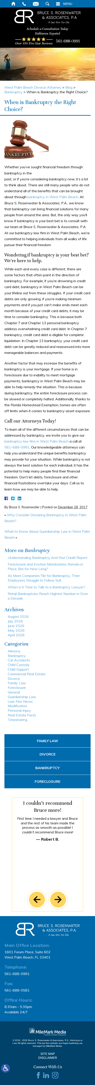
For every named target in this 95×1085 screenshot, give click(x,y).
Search (47, 3)
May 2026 (16, 630)
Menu (67, 3)
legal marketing (71, 1043)
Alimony (14, 651)
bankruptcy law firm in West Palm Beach (36, 441)
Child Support (18, 669)
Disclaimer (47, 1057)
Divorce (14, 678)
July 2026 (15, 621)
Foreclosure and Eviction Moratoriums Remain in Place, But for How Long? (45, 566)
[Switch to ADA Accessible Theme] (5, 1068)
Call (24, 3)
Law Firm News (20, 701)
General (14, 692)
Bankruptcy (13, 92)
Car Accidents (19, 660)
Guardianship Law (22, 697)
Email (36, 3)
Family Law (17, 683)
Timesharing (17, 719)
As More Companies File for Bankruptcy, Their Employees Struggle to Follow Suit (44, 577)
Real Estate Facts (22, 715)
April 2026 (16, 635)
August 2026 (18, 616)
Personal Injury (19, 710)
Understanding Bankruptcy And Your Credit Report (47, 557)
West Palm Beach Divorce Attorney (32, 87)
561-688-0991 (68, 41)
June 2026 (16, 626)
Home (13, 3)
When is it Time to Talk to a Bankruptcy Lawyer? (46, 587)
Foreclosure (17, 687)
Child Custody (19, 664)
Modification (17, 706)
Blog (68, 87)
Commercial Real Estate (27, 674)
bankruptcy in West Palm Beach (52, 197)
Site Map (47, 1054)
